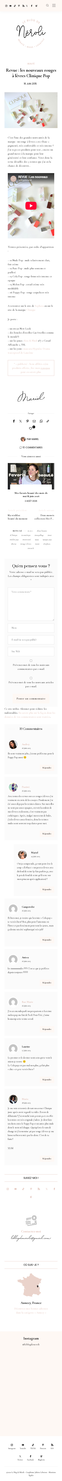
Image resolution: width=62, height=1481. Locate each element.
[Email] (34, 421)
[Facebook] (13, 421)
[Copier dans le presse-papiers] (48, 421)
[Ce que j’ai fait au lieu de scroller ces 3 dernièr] (15, 1362)
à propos (45, 368)
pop (37, 539)
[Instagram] (5, 5)
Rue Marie (27, 1002)
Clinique (31, 310)
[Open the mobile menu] (54, 5)
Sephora (39, 306)
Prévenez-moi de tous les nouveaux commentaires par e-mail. (31, 667)
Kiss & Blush (30, 340)
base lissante (42, 531)
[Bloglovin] (35, 5)
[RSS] (22, 5)
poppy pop (48, 539)
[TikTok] (23, 1189)
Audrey (26, 744)
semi (37, 544)
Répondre (46, 767)
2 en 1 (31, 531)
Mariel (35, 439)
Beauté (31, 63)
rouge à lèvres (26, 544)
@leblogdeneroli (31, 1344)
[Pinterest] (18, 5)
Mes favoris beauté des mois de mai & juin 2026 (31, 494)
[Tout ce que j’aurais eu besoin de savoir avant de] (15, 1415)
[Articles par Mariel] (23, 438)
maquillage (40, 535)
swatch (31, 548)
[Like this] (31, 428)
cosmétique (26, 535)
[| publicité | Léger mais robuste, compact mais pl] (15, 1398)
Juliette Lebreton (41, 1472)
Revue (14, 544)
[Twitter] (26, 5)
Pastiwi (25, 787)
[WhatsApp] (41, 421)
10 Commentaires (32, 447)
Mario (25, 1099)
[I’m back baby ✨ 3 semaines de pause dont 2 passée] (15, 1380)
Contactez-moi (31, 1231)
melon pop (15, 539)
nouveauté (27, 539)
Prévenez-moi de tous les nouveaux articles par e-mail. (31, 684)
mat (50, 535)
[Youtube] (9, 5)
